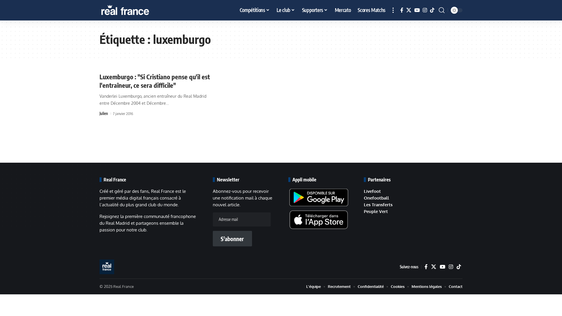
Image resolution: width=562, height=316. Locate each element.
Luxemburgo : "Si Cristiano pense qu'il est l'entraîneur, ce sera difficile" (155, 81)
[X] (409, 10)
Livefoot (372, 191)
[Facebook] (402, 10)
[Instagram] (425, 10)
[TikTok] (432, 10)
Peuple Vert (376, 211)
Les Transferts (378, 204)
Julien (104, 113)
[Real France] (138, 10)
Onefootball (376, 198)
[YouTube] (417, 10)
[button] (393, 10)
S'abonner (232, 238)
